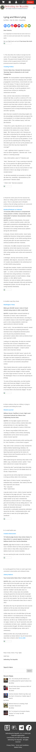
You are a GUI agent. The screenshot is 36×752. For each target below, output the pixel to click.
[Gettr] (15, 25)
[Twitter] (8, 25)
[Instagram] (12, 25)
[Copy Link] (25, 25)
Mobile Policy (18, 747)
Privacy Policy (11, 745)
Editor (7, 20)
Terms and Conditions (22, 745)
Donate (30, 2)
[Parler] (18, 25)
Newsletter (22, 20)
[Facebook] (5, 25)
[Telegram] (22, 25)
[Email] (29, 25)
